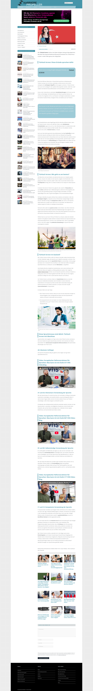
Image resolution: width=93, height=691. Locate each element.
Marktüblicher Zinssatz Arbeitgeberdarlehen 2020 (56, 601)
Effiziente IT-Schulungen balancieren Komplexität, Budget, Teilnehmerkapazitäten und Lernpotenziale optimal (29, 113)
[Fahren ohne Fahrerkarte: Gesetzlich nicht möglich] (56, 610)
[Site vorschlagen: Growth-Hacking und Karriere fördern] (70, 576)
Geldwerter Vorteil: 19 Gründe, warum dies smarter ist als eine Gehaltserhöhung (69, 566)
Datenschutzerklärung (62, 655)
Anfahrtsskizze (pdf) (20, 674)
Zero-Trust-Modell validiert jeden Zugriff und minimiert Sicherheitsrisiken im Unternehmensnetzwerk (28, 87)
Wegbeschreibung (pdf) (21, 679)
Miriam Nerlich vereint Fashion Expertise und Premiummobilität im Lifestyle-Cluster (28, 125)
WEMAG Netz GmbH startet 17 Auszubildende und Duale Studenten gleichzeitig (29, 185)
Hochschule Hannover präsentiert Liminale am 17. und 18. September (28, 197)
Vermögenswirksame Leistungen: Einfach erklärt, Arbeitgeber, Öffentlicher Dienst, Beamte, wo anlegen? (43, 584)
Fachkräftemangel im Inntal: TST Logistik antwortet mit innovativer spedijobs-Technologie (28, 142)
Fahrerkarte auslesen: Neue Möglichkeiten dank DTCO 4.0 (69, 616)
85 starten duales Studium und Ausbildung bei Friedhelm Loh (28, 162)
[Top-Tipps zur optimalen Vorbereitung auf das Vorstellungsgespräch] (56, 558)
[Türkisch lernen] (57, 35)
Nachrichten (28, 7)
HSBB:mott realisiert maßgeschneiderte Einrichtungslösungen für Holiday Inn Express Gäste (29, 106)
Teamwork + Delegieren (21, 47)
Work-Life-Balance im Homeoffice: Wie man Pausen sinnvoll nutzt (28, 99)
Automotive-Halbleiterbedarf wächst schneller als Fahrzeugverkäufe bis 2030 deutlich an (29, 81)
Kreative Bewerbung (21, 32)
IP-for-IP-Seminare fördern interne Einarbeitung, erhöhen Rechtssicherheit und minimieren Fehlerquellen (28, 156)
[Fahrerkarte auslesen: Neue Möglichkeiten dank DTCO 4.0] (70, 610)
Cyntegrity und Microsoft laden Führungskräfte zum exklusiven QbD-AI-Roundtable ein (29, 174)
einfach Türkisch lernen (43, 271)
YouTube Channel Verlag (62, 676)
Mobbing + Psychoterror (21, 37)
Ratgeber (39, 676)
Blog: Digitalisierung (61, 673)
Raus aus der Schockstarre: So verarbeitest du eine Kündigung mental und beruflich (28, 202)
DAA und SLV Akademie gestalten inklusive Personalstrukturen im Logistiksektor (28, 63)
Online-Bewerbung (21, 30)
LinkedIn (59, 680)
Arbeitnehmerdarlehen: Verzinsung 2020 (43, 600)
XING (59, 682)
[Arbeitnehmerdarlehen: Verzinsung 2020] (43, 594)
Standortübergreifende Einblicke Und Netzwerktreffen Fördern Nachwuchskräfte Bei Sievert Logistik (29, 191)
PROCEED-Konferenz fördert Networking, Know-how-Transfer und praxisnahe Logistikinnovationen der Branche (29, 149)
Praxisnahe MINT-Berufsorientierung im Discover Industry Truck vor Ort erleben (29, 131)
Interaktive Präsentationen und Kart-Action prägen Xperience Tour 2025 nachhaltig (29, 94)
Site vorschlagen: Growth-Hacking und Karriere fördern (69, 583)
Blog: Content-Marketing (62, 669)
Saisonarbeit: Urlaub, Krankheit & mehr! (56, 582)
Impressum (19, 670)
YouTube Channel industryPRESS (63, 678)
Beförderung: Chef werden (22, 39)
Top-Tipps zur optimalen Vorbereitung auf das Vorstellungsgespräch (56, 565)
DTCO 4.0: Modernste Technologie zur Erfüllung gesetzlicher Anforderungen (43, 617)
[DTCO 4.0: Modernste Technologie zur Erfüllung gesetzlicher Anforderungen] (43, 610)
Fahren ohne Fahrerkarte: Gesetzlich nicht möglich (56, 616)
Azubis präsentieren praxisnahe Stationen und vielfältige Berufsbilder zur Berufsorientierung (29, 179)
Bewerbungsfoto (20, 34)
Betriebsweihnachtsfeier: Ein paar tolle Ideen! (69, 601)
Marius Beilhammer (43, 49)
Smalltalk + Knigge (20, 45)
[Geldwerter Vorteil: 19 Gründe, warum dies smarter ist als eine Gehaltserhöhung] (70, 558)
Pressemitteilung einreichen (45, 7)
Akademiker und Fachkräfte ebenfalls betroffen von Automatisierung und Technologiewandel (29, 168)
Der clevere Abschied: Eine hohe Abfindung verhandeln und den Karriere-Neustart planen (28, 75)
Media (55, 7)
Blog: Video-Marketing (61, 671)
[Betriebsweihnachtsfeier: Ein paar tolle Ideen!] (70, 594)
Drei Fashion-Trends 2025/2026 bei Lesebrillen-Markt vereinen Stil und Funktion (28, 69)
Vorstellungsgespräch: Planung (22, 35)
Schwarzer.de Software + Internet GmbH (24, 689)
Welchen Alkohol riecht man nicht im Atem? (43, 565)
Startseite (21, 7)
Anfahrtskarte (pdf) (20, 676)
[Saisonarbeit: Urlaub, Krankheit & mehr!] (56, 576)
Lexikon (35, 7)
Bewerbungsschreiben (21, 41)
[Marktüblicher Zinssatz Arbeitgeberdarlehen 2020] (56, 594)
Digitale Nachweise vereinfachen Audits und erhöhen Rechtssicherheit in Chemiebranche (29, 137)
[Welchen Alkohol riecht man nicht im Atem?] (43, 558)
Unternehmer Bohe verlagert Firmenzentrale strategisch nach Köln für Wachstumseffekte (29, 119)
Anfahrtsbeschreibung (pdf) (21, 672)
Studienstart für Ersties (21, 43)
